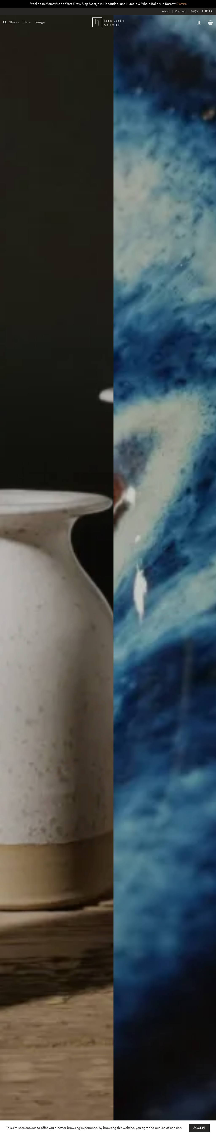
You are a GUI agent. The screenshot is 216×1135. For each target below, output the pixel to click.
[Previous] (10, 575)
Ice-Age (39, 22)
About (166, 11)
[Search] (4, 22)
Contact (180, 11)
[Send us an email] (210, 11)
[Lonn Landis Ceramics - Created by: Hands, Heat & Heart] (108, 22)
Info (25, 22)
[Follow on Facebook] (202, 11)
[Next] (206, 575)
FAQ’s (194, 11)
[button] (199, 22)
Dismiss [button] (181, 4)
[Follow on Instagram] (206, 11)
